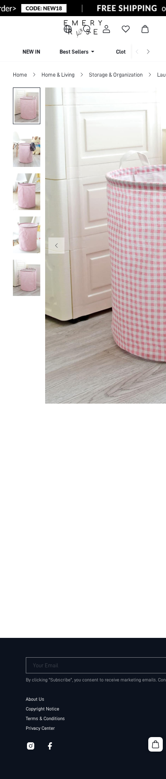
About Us (35, 699)
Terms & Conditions (45, 718)
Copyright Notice (42, 709)
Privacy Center (40, 728)
